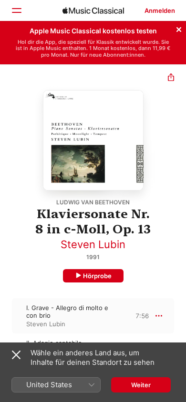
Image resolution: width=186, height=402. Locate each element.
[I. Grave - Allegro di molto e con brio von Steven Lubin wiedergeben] (6, 316)
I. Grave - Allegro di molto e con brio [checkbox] (67, 311)
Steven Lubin (93, 244)
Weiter (141, 385)
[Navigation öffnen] (16, 10)
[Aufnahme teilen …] (171, 78)
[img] (93, 10)
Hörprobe (97, 276)
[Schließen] (179, 28)
